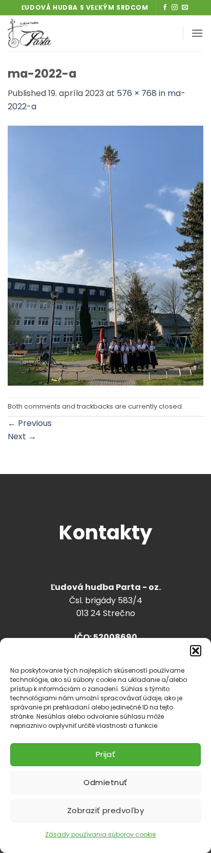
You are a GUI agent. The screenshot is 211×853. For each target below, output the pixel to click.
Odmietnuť (105, 782)
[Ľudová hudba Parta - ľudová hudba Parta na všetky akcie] (63, 33)
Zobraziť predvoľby (105, 810)
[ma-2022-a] (105, 255)
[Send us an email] (185, 7)
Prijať (106, 754)
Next (22, 436)
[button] (196, 651)
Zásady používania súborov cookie (100, 834)
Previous (30, 423)
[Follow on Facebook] (165, 7)
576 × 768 (137, 93)
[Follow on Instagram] (175, 7)
